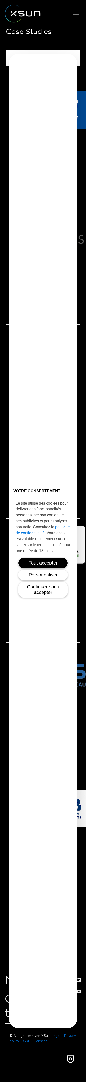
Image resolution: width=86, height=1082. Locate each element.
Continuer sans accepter (43, 589)
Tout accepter (43, 562)
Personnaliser (43, 574)
